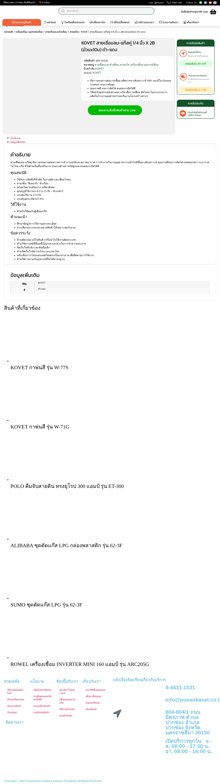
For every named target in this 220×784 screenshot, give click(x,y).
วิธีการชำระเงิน (67, 709)
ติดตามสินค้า (14, 706)
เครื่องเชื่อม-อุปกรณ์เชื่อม (29, 32)
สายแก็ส (74, 32)
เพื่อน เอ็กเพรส (93, 696)
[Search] (63, 11)
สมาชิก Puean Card (67, 691)
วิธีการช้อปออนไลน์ (15, 691)
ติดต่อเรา (12, 712)
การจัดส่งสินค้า (41, 712)
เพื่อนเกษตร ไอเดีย (67, 701)
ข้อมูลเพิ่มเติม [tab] (17, 142)
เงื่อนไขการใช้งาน (42, 690)
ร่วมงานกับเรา (170, 22)
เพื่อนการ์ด (98, 22)
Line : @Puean (156, 3)
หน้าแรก (51, 22)
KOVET (99, 68)
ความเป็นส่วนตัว (42, 706)
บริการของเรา (146, 22)
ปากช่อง (45, 2)
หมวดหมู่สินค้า (23, 22)
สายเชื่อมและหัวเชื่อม (56, 32)
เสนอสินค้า (91, 709)
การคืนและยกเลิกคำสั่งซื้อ (42, 697)
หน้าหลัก (8, 32)
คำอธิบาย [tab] (15, 138)
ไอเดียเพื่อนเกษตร (74, 22)
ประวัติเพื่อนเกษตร (95, 690)
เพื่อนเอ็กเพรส (121, 22)
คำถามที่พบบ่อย (15, 699)
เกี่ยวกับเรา (192, 22)
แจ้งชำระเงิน (65, 715)
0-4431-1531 (175, 3)
